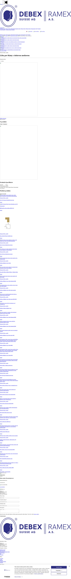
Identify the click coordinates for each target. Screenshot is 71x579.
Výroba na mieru (8, 29)
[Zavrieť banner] (69, 566)
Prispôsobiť (58, 570)
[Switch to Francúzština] (36, 31)
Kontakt (13, 29)
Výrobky (1, 27)
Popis (1, 124)
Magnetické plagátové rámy (16, 28)
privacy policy (36, 514)
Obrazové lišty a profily (14, 35)
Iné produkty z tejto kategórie (5, 471)
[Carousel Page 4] (3, 193)
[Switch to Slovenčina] (42, 31)
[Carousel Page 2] (1, 193)
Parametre (5, 124)
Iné (36, 28)
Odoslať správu (2, 516)
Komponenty (33, 28)
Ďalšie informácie (3, 118)
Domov (1, 35)
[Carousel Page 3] (2, 193)
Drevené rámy (8, 28)
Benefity (3, 29)
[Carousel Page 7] (5, 193)
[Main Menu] (5, 2)
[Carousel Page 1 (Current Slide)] (0, 193)
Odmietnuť (59, 573)
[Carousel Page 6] (4, 193)
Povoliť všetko (59, 567)
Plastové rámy (28, 28)
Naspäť (2, 36)
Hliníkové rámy (2, 28)
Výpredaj (38, 28)
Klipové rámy (23, 28)
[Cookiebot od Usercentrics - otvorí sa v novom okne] (7, 577)
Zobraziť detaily (18, 576)
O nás (1, 29)
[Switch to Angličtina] (27, 31)
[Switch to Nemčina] (30, 31)
